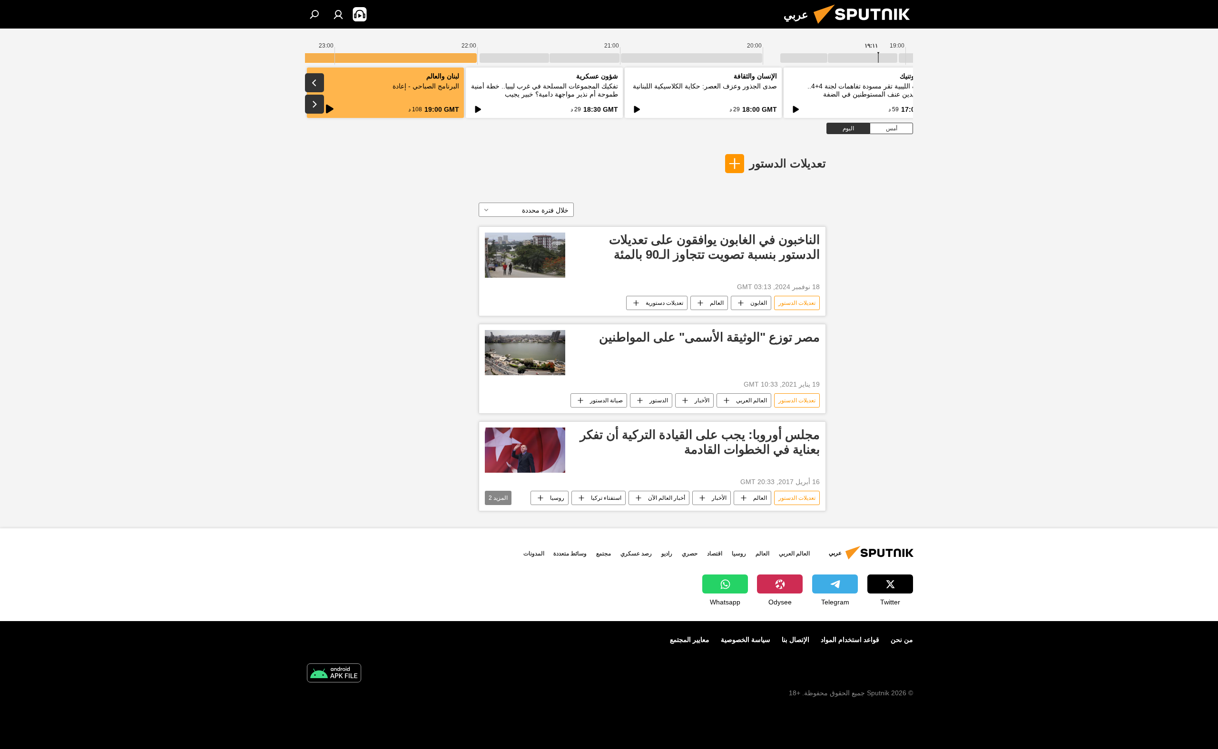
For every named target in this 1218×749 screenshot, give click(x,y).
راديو (666, 553)
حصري (689, 553)
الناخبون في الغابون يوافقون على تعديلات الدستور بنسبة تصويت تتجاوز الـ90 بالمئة (714, 247)
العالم (717, 303)
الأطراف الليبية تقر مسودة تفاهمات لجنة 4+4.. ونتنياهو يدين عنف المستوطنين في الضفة (871, 90)
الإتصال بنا (795, 639)
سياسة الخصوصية (745, 639)
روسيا (557, 498)
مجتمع (603, 553)
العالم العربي (751, 400)
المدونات (533, 553)
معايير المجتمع (689, 639)
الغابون (758, 303)
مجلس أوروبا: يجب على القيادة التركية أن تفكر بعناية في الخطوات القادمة (700, 442)
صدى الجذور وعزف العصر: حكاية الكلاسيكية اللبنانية (705, 86)
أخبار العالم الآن (666, 498)
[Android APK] (334, 674)
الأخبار (702, 400)
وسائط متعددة (570, 553)
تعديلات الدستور (787, 163)
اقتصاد (714, 553)
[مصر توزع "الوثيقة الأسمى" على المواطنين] (525, 352)
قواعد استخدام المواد (850, 639)
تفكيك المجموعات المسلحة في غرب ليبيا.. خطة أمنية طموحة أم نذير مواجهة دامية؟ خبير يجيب (544, 90)
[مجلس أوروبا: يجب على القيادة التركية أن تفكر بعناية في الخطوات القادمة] (525, 450)
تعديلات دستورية (664, 303)
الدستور (658, 400)
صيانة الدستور (606, 400)
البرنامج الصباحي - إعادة (426, 86)
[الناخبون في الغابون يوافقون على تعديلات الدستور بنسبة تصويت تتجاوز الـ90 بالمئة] (525, 255)
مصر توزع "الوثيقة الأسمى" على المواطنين (709, 337)
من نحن (902, 639)
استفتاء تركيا (606, 498)
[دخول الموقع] (338, 14)
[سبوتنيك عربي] (865, 26)
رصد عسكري (636, 553)
